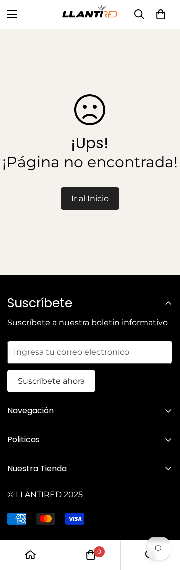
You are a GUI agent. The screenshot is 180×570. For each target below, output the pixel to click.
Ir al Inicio (90, 199)
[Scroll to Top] (162, 517)
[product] (30, 555)
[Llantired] (90, 14)
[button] (161, 14)
